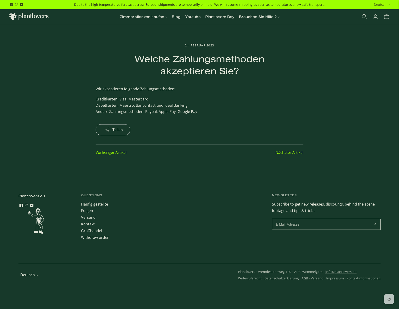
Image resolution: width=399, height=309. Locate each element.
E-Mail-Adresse (288, 219)
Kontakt (88, 224)
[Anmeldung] (375, 17)
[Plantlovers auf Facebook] (11, 4)
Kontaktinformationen (364, 278)
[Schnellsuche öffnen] (364, 17)
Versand (88, 217)
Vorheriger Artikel (111, 152)
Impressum (335, 278)
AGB (305, 278)
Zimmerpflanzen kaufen (142, 16)
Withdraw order (95, 237)
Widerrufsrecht (250, 278)
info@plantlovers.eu (341, 272)
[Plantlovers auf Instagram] (16, 4)
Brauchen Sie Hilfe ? (258, 16)
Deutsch (380, 4)
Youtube (193, 16)
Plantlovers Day (219, 16)
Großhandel (91, 230)
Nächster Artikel (289, 152)
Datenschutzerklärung (281, 278)
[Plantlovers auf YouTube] (21, 4)
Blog (176, 16)
